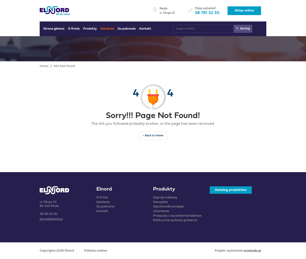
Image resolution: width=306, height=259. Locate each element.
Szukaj (244, 28)
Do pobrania (105, 206)
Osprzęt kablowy (165, 197)
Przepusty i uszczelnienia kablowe (177, 216)
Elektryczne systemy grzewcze (175, 220)
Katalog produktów (230, 190)
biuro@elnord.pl (51, 219)
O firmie (102, 197)
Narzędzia (160, 202)
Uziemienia (161, 211)
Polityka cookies (95, 250)
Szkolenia (103, 202)
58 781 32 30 (207, 13)
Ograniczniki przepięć (168, 206)
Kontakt (102, 211)
